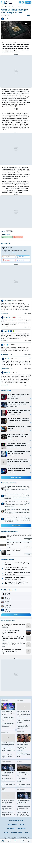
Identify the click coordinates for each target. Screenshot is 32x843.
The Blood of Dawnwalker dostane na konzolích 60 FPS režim (23, 755)
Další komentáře (16, 525)
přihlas (24, 250)
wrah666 (6, 372)
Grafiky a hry (13, 6)
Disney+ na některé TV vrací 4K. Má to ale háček (19, 427)
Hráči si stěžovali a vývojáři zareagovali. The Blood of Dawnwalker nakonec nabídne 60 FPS (23, 714)
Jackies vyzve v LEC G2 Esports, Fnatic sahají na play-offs (8, 784)
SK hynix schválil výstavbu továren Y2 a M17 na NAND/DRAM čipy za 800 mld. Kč (19, 461)
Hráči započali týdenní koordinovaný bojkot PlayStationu (22, 749)
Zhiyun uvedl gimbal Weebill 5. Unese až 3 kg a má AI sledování (23, 808)
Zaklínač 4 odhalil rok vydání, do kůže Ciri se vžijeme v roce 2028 (13, 644)
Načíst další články (16, 477)
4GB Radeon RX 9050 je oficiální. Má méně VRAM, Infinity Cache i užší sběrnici (18, 436)
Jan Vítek (7, 19)
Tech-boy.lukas (7, 300)
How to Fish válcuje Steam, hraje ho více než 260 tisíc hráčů (7, 719)
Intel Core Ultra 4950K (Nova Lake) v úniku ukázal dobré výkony (18, 452)
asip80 (5, 331)
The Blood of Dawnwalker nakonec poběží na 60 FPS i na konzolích (8, 814)
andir (6, 358)
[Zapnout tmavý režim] (23, 2)
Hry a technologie (22, 6)
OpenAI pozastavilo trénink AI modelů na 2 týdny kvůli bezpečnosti (18, 469)
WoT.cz (3, 634)
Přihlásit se (28, 2)
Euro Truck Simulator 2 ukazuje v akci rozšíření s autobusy (7, 808)
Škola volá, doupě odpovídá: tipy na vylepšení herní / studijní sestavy (18, 403)
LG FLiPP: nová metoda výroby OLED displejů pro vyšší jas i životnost (18, 444)
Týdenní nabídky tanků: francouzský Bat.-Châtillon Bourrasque (23, 780)
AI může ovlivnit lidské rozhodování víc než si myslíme (6, 756)
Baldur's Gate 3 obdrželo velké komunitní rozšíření (23, 743)
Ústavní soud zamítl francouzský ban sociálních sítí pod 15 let (18, 411)
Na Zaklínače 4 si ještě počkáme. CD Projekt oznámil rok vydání (12, 650)
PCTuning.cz (5, 627)
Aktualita (7, 6)
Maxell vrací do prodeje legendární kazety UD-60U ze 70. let (13, 625)
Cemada (6, 317)
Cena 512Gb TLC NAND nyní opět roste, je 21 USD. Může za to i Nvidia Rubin (19, 419)
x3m (5, 344)
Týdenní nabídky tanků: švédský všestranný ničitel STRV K (10, 631)
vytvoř (13, 252)
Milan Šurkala (10, 414)
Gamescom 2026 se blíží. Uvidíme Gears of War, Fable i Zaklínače (8, 713)
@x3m (4, 361)
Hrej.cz (3, 653)
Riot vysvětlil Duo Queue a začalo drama (7, 779)
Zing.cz (3, 646)
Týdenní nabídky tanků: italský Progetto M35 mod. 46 (23, 785)
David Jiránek (10, 406)
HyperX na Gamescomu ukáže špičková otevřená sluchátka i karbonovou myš (13, 637)
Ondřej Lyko (10, 398)
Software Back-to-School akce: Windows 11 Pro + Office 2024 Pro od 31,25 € (23, 814)
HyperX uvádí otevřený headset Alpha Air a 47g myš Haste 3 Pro (18, 395)
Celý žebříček (16, 614)
